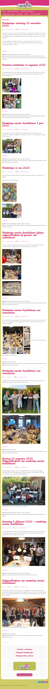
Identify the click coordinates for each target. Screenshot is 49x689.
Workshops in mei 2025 (16, 167)
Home (3, 11)
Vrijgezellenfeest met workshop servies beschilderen (23, 582)
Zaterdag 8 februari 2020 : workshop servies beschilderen (24, 523)
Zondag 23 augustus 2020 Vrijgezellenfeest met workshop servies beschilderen (23, 461)
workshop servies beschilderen (10, 449)
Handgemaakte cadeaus (8, 14)
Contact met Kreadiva (24, 675)
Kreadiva (19, 29)
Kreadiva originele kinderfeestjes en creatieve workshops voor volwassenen (17, 54)
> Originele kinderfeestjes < (24, 652)
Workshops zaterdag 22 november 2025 (21, 24)
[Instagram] (44, 682)
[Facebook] (39, 682)
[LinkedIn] (42, 682)
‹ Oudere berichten (6, 642)
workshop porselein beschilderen (15, 57)
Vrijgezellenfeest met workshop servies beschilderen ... (13, 514)
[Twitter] (37, 682)
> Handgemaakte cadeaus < (24, 656)
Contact (26, 14)
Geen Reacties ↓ (26, 29)
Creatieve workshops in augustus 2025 (23, 65)
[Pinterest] (47, 682)
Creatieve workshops (13, 11)
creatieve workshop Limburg (8, 225)
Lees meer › (5, 51)
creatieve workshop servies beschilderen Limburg (12, 160)
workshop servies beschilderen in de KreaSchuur (22, 117)
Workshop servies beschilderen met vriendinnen (21, 311)
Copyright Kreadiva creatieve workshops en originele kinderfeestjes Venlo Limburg (15, 685)
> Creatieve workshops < (24, 649)
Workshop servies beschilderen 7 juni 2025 (22, 124)
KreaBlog (19, 14)
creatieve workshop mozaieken (19, 225)
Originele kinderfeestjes (27, 11)
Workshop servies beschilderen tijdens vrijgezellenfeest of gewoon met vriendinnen (23, 235)
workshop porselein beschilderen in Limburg (28, 57)
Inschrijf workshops (36, 14)
